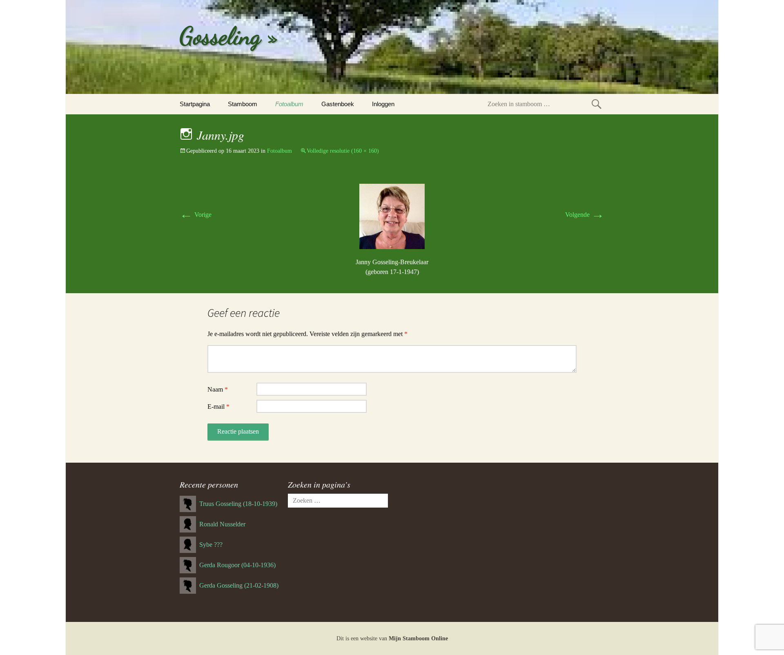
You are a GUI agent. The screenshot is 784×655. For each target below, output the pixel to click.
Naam (217, 389)
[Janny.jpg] (392, 215)
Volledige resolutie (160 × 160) (343, 151)
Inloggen (383, 103)
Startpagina (195, 103)
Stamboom (242, 103)
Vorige (196, 214)
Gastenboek (337, 103)
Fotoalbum (289, 103)
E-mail (218, 406)
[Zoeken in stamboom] (596, 104)
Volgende (584, 214)
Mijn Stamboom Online (418, 638)
